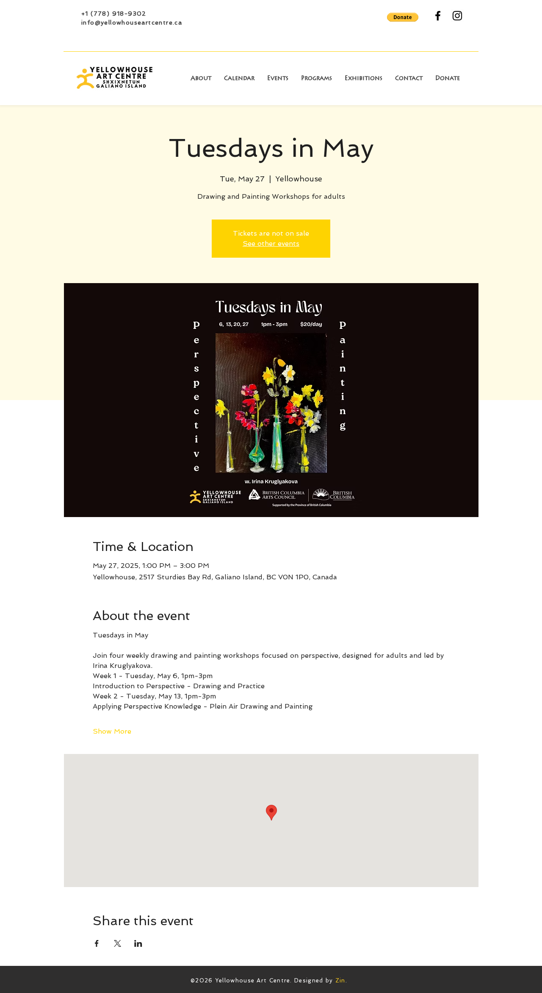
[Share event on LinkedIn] (138, 943)
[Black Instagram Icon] (457, 15)
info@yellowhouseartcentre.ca (131, 22)
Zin (340, 980)
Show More (112, 731)
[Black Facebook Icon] (437, 15)
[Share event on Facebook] (97, 943)
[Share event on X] (117, 943)
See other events (271, 243)
